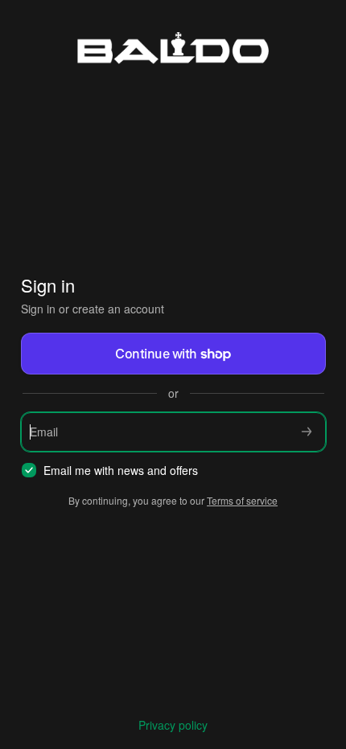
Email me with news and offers (120, 470)
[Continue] (306, 432)
